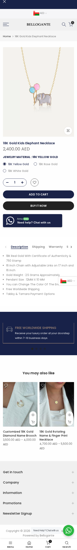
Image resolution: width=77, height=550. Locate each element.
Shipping (38, 247)
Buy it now (38, 206)
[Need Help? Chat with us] (68, 530)
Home (7, 36)
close (4, 1)
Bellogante (47, 535)
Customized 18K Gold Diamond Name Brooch (20, 434)
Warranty (56, 247)
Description (19, 247)
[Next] (71, 247)
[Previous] (6, 247)
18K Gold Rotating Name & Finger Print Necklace (53, 436)
